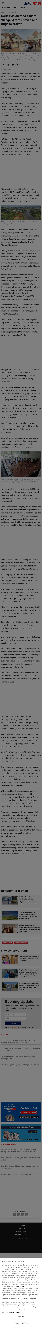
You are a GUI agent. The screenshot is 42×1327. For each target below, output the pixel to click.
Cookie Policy (20, 1286)
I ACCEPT (21, 1317)
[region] (21, 1292)
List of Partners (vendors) (11, 1312)
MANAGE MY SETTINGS (21, 1323)
